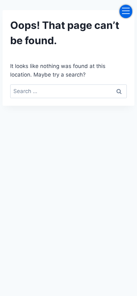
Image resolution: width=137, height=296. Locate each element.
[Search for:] (68, 91)
